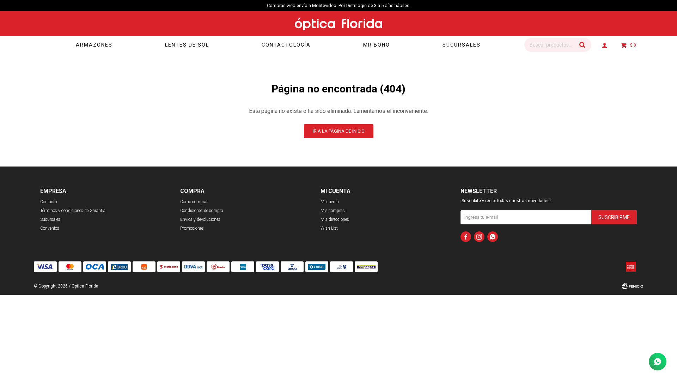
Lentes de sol (187, 45)
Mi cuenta (330, 201)
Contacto (48, 201)
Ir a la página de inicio (339, 131)
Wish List (329, 228)
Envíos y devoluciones (200, 219)
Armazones (94, 45)
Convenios (49, 228)
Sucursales (462, 45)
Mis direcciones (335, 219)
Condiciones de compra (201, 210)
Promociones (192, 228)
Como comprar (194, 201)
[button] (582, 45)
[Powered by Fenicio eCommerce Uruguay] (632, 286)
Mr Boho (376, 45)
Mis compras (333, 210)
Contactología (286, 45)
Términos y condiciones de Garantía (72, 210)
